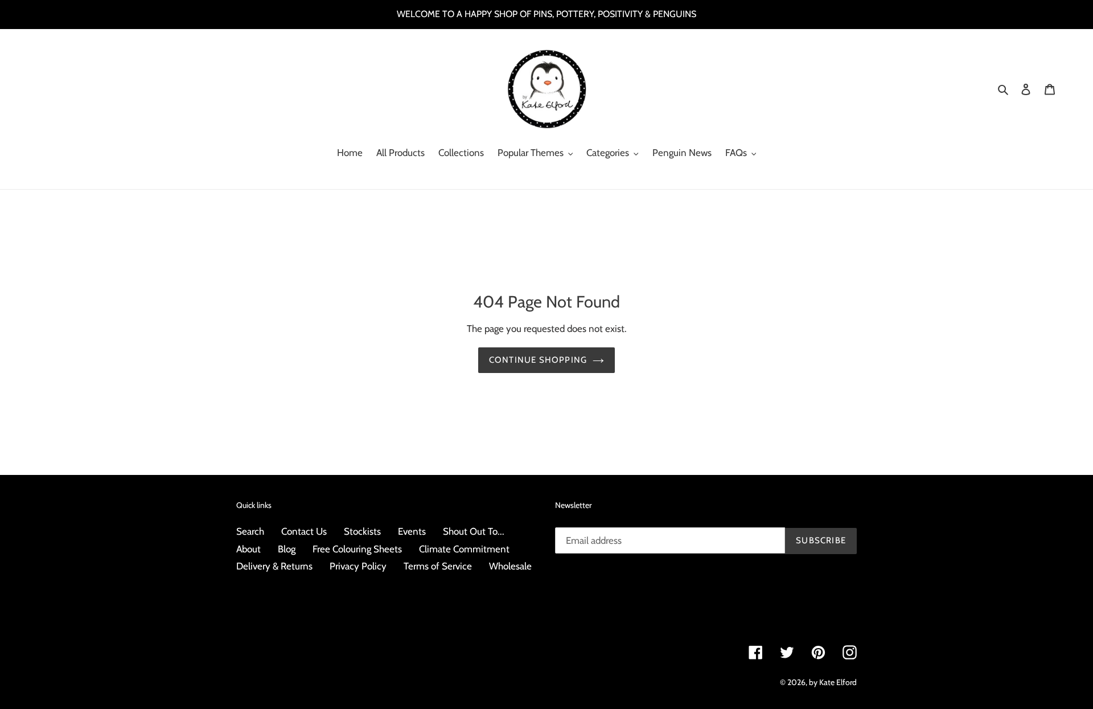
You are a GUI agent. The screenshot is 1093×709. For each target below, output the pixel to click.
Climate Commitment (464, 549)
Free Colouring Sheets (357, 549)
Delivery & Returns (274, 566)
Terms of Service (438, 566)
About (248, 549)
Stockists (362, 531)
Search (250, 531)
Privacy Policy (358, 566)
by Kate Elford (833, 682)
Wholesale (510, 566)
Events (412, 531)
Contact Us (304, 531)
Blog (286, 549)
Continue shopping (538, 360)
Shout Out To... (473, 531)
